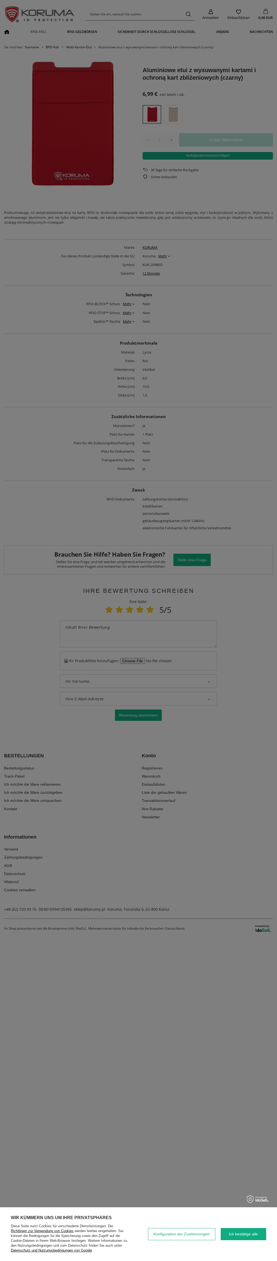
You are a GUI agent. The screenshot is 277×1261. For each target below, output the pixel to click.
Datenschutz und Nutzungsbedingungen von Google (51, 1250)
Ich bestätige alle (243, 1234)
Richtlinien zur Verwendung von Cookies (42, 1231)
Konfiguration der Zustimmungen (181, 1234)
